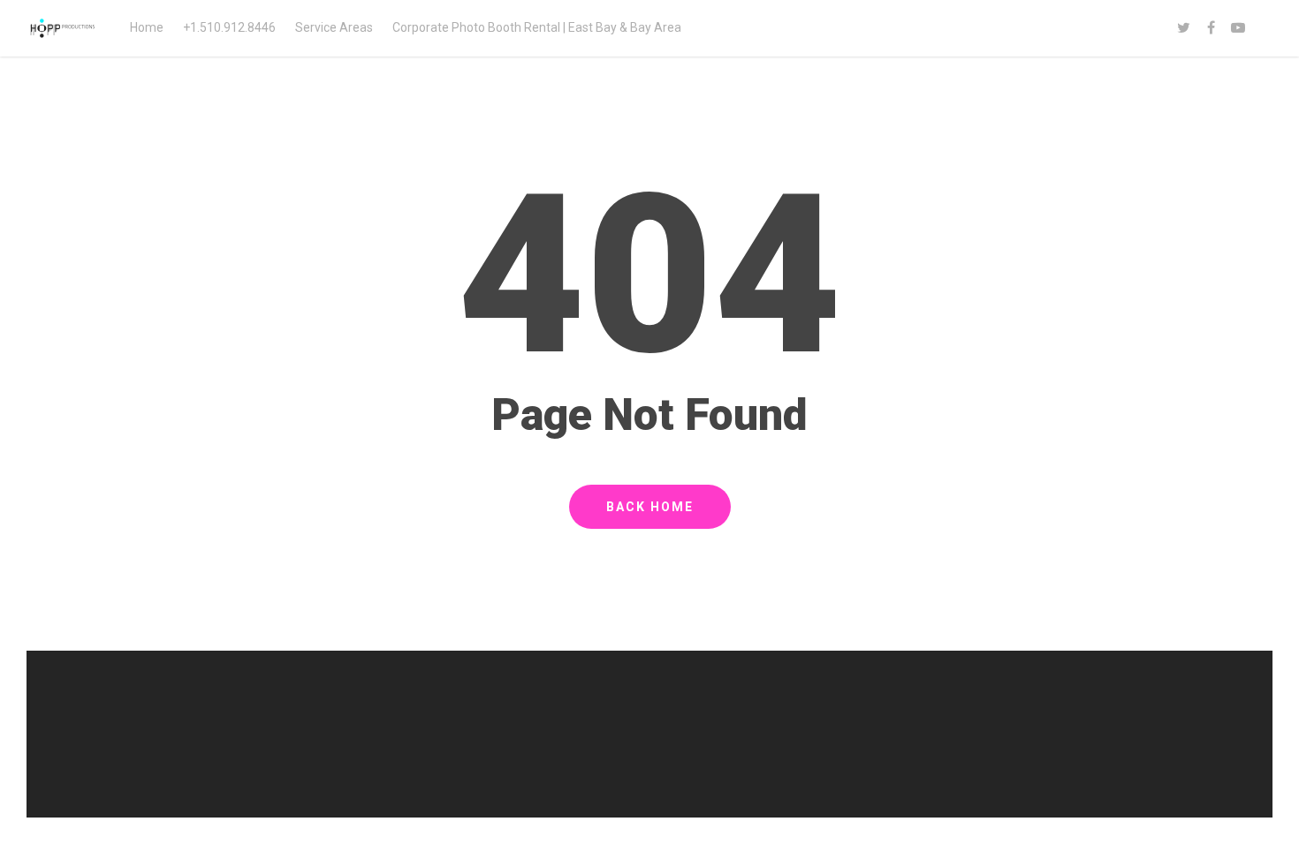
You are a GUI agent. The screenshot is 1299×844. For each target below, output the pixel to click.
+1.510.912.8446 (229, 27)
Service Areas (334, 27)
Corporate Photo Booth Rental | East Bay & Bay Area (536, 27)
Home (146, 27)
